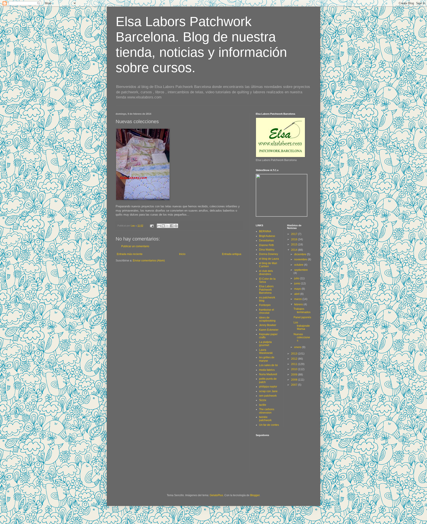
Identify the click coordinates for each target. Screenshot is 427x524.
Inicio (182, 254)
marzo (298, 299)
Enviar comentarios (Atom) (149, 260)
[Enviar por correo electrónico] (159, 226)
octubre (299, 264)
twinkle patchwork (265, 419)
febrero (299, 304)
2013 (294, 353)
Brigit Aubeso (267, 236)
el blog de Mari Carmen (268, 265)
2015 (294, 244)
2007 (294, 384)
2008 (294, 379)
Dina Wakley (266, 249)
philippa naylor (268, 386)
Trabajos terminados (302, 310)
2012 (294, 358)
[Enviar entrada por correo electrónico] (152, 225)
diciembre (300, 254)
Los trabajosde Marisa (302, 325)
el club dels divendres (266, 272)
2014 (294, 249)
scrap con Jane (268, 391)
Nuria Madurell (268, 374)
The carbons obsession (266, 411)
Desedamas (266, 240)
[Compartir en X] (167, 226)
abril (297, 294)
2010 (294, 369)
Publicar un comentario (135, 246)
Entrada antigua (231, 254)
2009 (294, 374)
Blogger (255, 495)
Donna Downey (268, 254)
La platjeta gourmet (265, 343)
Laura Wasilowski (266, 351)
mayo (298, 288)
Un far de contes (269, 424)
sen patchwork (268, 395)
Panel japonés (302, 317)
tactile (262, 404)
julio (297, 278)
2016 (294, 239)
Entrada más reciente (130, 254)
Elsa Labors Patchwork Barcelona (266, 289)
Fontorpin (265, 305)
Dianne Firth (266, 245)
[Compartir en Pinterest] (176, 226)
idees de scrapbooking (267, 319)
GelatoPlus (216, 495)
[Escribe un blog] (163, 226)
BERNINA (265, 231)
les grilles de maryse (266, 359)
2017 (294, 234)
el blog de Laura (269, 258)
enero (298, 347)
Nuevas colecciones (302, 337)
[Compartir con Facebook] (171, 226)
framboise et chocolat (266, 311)
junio (297, 283)
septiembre (301, 269)
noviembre (301, 259)
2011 (294, 364)
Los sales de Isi (268, 365)
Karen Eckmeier (268, 329)
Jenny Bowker (267, 325)
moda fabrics (267, 369)
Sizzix (262, 400)
